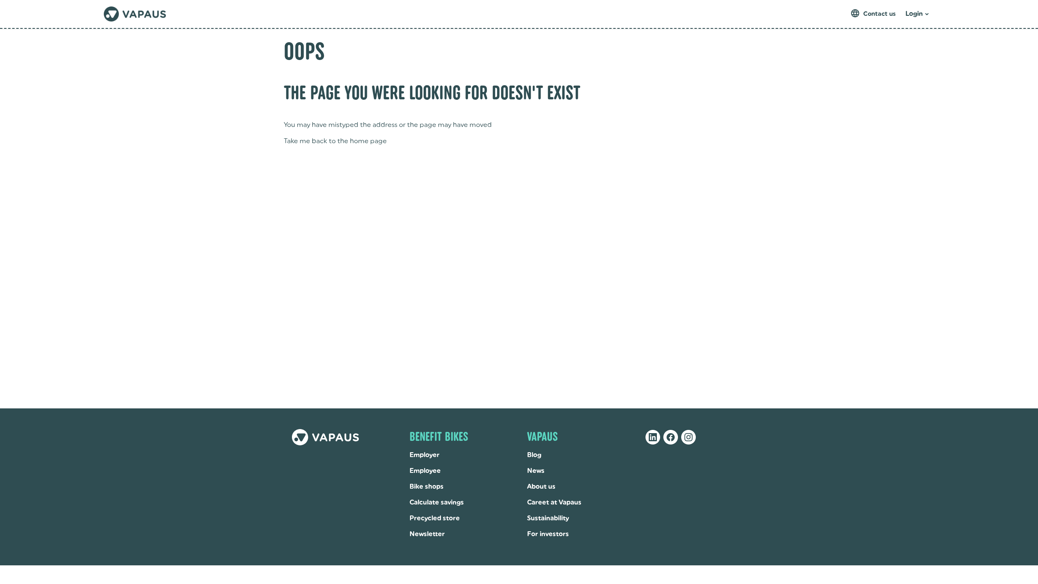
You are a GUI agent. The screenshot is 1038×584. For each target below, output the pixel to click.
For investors (548, 534)
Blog (534, 455)
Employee (425, 470)
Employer (425, 455)
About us (541, 486)
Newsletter (427, 534)
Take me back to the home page (335, 141)
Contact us (879, 13)
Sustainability (548, 518)
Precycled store (435, 518)
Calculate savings (437, 502)
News (536, 470)
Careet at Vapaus (554, 502)
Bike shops (427, 486)
